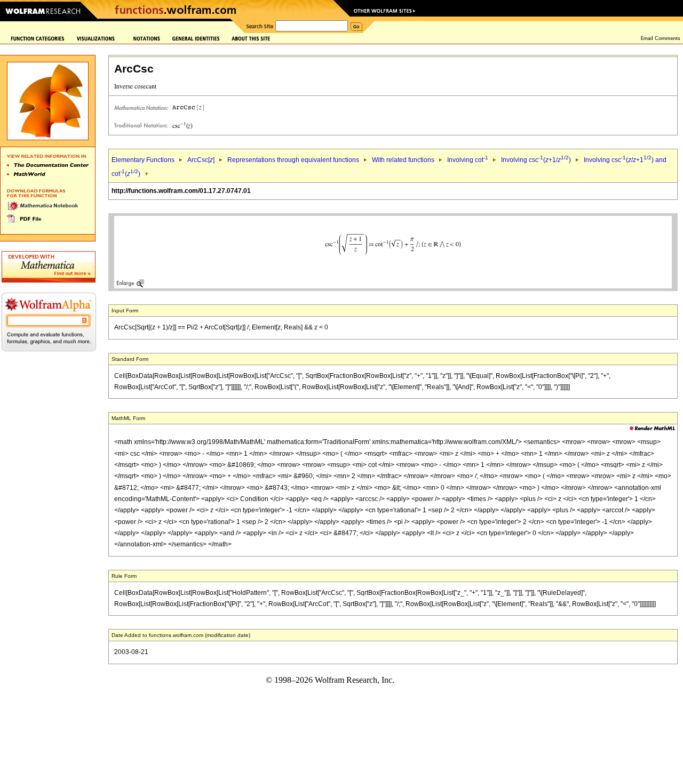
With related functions (403, 160)
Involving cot (467, 160)
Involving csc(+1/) (536, 160)
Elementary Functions (143, 160)
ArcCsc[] (201, 160)
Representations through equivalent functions (293, 160)
